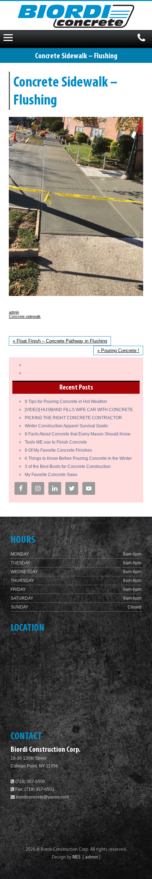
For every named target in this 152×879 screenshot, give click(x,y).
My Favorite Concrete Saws (51, 474)
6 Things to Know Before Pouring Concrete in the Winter (78, 458)
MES (76, 857)
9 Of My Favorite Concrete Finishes (58, 450)
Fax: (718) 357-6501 (34, 789)
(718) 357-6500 (29, 781)
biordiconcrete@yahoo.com (42, 797)
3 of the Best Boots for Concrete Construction (68, 466)
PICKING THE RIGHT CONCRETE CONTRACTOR (73, 417)
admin (14, 312)
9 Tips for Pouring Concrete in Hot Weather (66, 401)
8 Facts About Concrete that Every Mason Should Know (77, 434)
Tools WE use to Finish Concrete (56, 442)
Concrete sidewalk (25, 316)
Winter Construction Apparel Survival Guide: (67, 425)
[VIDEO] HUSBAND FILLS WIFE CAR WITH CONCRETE (79, 409)
